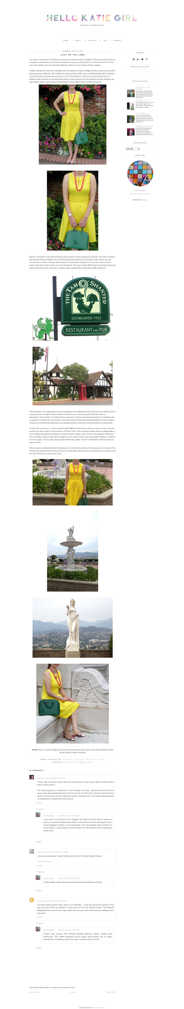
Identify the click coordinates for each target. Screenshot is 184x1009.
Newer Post (34, 992)
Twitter (78, 759)
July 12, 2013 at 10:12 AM (69, 815)
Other (102, 759)
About (78, 40)
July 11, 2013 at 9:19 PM (56, 901)
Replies (41, 809)
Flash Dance (141, 113)
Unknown (41, 901)
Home (66, 40)
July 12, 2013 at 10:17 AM (69, 930)
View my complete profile (140, 194)
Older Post (111, 992)
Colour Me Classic (44, 861)
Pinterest (90, 759)
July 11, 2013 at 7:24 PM (58, 852)
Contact (117, 40)
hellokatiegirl (48, 815)
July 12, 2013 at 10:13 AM (69, 878)
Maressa (40, 778)
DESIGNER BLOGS (98, 1007)
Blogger (144, 200)
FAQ (105, 40)
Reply (39, 802)
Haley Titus (42, 852)
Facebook (67, 759)
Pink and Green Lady (144, 126)
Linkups (92, 40)
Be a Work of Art (143, 100)
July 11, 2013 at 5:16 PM (55, 778)
